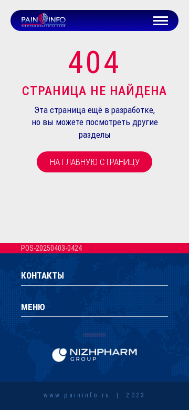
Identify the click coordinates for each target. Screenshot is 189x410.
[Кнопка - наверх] (153, 363)
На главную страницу (95, 162)
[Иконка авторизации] (136, 20)
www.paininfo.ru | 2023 (94, 395)
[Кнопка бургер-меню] (161, 20)
